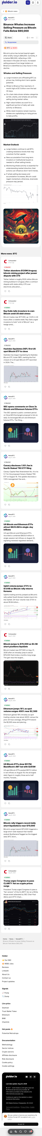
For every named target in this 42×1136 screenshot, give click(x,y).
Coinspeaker (12, 260)
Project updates (8, 981)
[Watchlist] (25, 1132)
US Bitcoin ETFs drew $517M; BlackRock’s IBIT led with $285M (19, 765)
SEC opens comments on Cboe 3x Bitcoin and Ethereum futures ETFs (21, 407)
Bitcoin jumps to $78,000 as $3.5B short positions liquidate (21, 645)
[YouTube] (26, 1076)
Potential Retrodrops (10, 1033)
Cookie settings (8, 1066)
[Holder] (11, 1076)
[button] (21, 129)
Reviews (5, 967)
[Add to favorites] (5, 291)
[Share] (9, 291)
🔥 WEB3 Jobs (7, 964)
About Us (5, 974)
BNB (3, 1018)
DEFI (20, 357)
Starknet (5, 1008)
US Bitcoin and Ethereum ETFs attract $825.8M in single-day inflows (18, 527)
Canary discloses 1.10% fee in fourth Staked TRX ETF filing (18, 466)
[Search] (28, 2)
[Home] (11, 1132)
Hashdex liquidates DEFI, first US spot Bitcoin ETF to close (20, 350)
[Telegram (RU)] (34, 1076)
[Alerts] (33, 2)
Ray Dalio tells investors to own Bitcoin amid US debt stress (19, 312)
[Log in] (38, 2)
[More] (37, 37)
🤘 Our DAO (6, 960)
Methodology (7, 1045)
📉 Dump (5, 996)
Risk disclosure (8, 1059)
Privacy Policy (25, 1107)
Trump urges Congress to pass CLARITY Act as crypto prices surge (19, 883)
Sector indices (7, 1048)
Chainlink (5, 1022)
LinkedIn (5, 971)
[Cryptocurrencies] (16, 1132)
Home (5, 939)
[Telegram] (30, 1076)
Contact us (6, 978)
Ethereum (6, 1015)
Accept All (21, 1124)
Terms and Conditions (13, 1107)
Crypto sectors (8, 1052)
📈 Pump (5, 993)
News (11, 939)
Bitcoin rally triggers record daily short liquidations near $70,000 (20, 824)
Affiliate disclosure (9, 1055)
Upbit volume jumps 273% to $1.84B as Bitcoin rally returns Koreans (18, 588)
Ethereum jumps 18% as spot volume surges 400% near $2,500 (20, 709)
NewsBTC (11, 17)
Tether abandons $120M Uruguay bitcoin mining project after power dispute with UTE (20, 273)
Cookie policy (7, 1062)
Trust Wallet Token (9, 1011)
